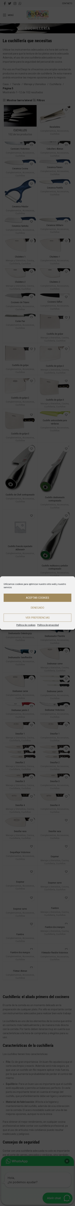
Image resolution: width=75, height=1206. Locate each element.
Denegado (37, 607)
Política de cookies (25, 625)
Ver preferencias (37, 617)
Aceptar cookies (37, 597)
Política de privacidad (48, 625)
